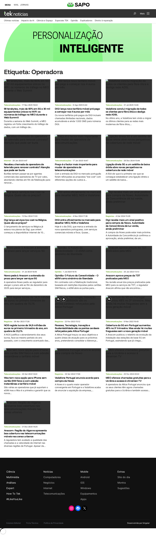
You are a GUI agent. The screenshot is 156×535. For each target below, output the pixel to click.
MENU (8, 5)
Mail (16, 5)
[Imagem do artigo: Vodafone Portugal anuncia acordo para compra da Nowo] (78, 359)
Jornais (24, 5)
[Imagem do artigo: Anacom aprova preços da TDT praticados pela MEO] (129, 257)
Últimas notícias (11, 20)
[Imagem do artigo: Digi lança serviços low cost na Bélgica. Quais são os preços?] (27, 202)
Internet (7, 160)
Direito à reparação (104, 20)
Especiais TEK (61, 20)
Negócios (110, 216)
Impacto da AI (27, 20)
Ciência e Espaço (45, 20)
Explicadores (86, 20)
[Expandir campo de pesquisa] (135, 13)
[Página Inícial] (16, 13)
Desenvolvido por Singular (138, 523)
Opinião (74, 20)
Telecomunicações (12, 105)
